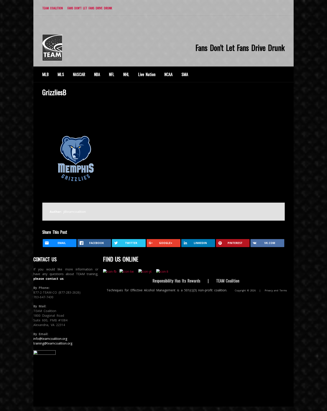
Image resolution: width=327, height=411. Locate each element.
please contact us (48, 278)
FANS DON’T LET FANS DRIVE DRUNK (89, 8)
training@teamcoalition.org (52, 343)
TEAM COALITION (52, 8)
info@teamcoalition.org (50, 338)
